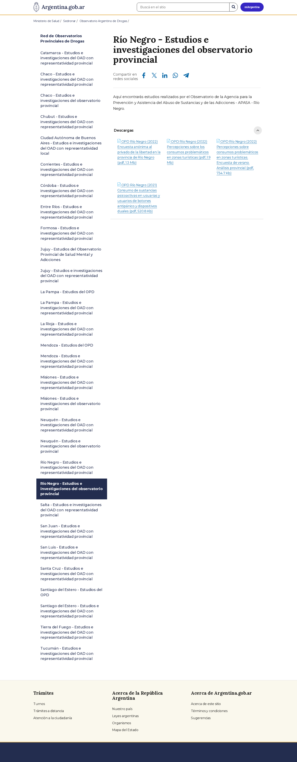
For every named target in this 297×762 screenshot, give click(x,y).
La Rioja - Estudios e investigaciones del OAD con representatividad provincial (67, 329)
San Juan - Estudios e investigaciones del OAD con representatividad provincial (67, 531)
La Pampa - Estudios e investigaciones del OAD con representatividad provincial (67, 307)
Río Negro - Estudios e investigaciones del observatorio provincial (71, 488)
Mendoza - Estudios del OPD (66, 345)
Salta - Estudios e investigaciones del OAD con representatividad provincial (70, 510)
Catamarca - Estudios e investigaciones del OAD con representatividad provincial (67, 58)
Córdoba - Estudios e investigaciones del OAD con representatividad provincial (67, 190)
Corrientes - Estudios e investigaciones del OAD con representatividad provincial (67, 169)
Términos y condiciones (209, 711)
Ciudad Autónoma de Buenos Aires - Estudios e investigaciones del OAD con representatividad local (70, 146)
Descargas (124, 130)
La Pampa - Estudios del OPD (67, 292)
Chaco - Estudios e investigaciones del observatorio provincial (70, 100)
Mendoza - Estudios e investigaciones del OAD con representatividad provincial (67, 361)
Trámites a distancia (48, 711)
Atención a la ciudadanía (52, 718)
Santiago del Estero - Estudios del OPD (71, 592)
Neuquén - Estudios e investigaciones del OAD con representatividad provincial (67, 425)
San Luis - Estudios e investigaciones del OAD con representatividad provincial (67, 552)
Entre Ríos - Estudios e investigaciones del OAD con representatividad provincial (67, 212)
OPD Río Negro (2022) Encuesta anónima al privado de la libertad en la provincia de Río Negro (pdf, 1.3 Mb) (138, 152)
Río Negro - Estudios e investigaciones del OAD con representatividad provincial (67, 467)
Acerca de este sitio (206, 704)
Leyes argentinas (125, 716)
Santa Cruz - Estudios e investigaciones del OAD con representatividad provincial (67, 573)
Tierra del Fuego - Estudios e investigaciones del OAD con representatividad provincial (67, 632)
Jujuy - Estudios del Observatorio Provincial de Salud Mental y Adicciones (70, 254)
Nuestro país (122, 709)
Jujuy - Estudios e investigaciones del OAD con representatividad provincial (71, 275)
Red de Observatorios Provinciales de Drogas (62, 38)
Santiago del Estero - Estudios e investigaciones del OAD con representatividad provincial (69, 611)
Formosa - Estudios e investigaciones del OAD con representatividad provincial (67, 233)
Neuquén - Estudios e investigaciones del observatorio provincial (70, 446)
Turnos (39, 704)
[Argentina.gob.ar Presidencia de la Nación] (59, 7)
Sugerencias (201, 718)
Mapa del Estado (125, 730)
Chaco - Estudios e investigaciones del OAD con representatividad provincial (67, 79)
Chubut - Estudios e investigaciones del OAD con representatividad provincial (67, 121)
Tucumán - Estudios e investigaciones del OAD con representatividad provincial (67, 653)
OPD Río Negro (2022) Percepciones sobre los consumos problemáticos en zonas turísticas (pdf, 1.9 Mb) (188, 152)
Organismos (121, 723)
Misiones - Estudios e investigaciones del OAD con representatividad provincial (67, 382)
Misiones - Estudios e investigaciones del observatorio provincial (70, 403)
